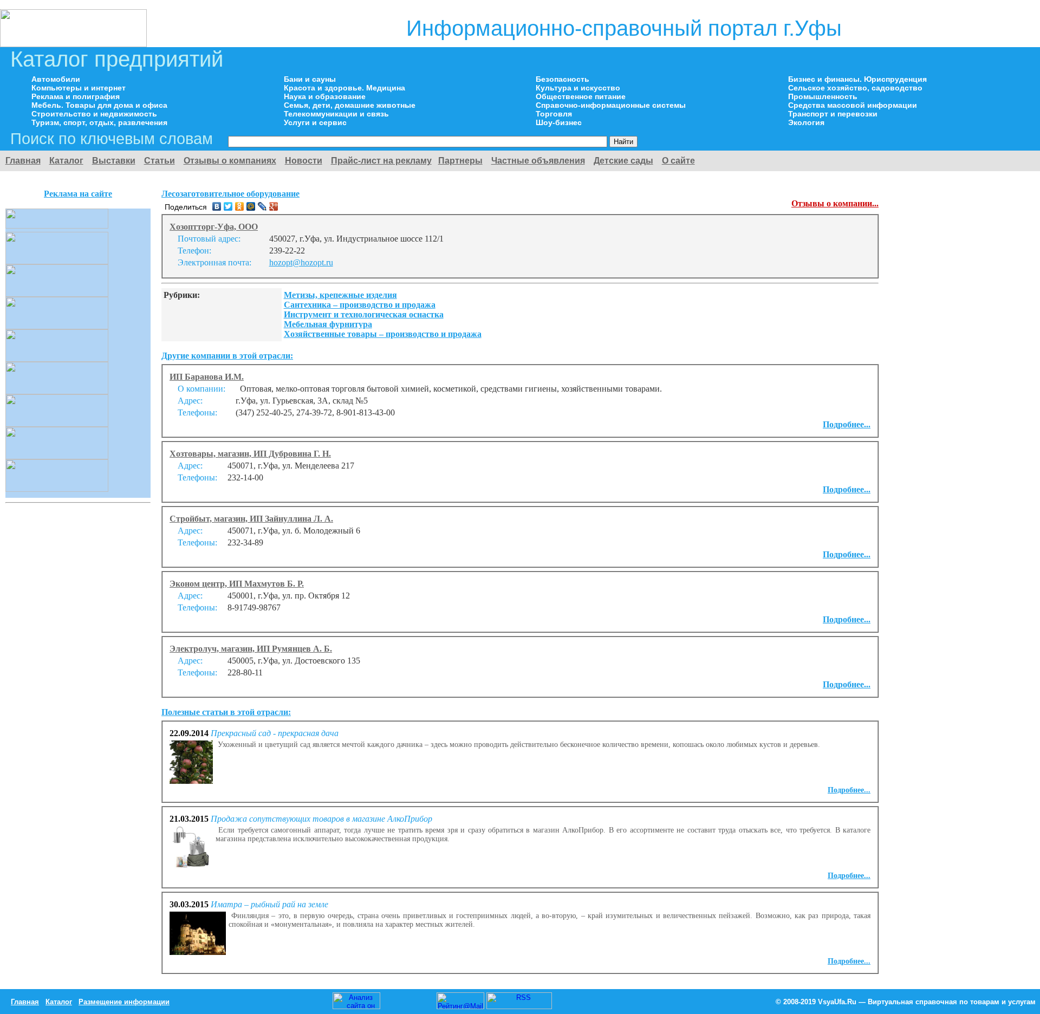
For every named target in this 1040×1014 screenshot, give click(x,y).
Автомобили (55, 79)
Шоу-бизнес (559, 122)
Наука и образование (325, 96)
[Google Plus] (274, 206)
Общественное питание (581, 96)
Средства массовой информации (852, 105)
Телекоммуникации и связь (336, 113)
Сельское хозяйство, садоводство (855, 87)
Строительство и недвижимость (94, 113)
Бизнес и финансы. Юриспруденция (857, 79)
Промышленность (822, 96)
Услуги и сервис (315, 122)
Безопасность (562, 79)
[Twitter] (228, 206)
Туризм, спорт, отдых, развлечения (99, 122)
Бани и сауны (310, 79)
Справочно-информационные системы (611, 105)
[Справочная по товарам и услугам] (73, 44)
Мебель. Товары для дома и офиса (99, 105)
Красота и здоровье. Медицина (344, 87)
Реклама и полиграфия (75, 96)
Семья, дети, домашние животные (349, 105)
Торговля (554, 113)
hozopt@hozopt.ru (301, 262)
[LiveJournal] (262, 206)
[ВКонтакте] (217, 206)
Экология (806, 122)
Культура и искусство (578, 87)
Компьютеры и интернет (78, 87)
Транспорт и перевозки (832, 113)
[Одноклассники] (239, 206)
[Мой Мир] (251, 206)
